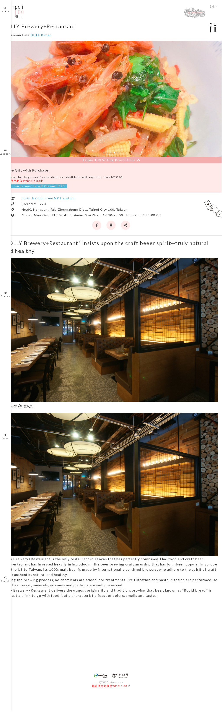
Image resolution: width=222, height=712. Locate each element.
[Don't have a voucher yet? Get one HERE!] (213, 207)
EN (212, 6)
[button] (104, 152)
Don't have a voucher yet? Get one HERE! (36, 186)
